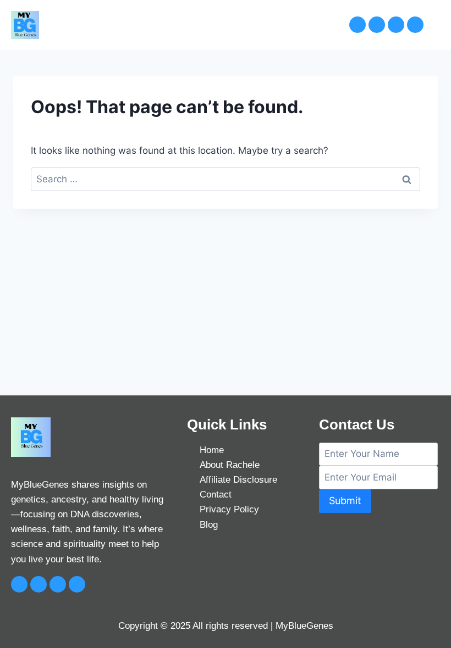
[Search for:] (225, 179)
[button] (314, 24)
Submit (345, 500)
